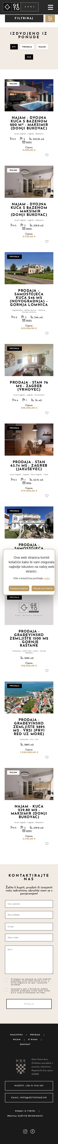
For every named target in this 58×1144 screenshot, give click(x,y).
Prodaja (35, 1035)
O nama (33, 1040)
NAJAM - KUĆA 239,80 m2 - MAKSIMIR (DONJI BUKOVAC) (29, 812)
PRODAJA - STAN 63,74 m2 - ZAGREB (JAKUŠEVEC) (29, 466)
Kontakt (25, 1044)
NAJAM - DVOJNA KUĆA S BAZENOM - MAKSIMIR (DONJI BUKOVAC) (29, 210)
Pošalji (29, 1004)
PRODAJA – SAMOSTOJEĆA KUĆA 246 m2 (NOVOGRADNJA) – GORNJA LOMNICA (29, 298)
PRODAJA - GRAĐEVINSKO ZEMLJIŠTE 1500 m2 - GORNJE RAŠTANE (29, 639)
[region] (29, 572)
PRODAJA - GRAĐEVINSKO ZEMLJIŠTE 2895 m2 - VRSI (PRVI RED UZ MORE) (29, 727)
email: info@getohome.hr (29, 1098)
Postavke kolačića (19, 588)
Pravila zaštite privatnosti (25, 1116)
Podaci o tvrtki (25, 1111)
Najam (17, 1040)
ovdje (47, 578)
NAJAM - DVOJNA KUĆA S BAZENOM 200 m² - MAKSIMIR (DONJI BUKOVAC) (29, 123)
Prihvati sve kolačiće (43, 588)
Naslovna (16, 1035)
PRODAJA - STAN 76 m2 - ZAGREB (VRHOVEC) (29, 386)
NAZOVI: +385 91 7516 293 (28, 1086)
